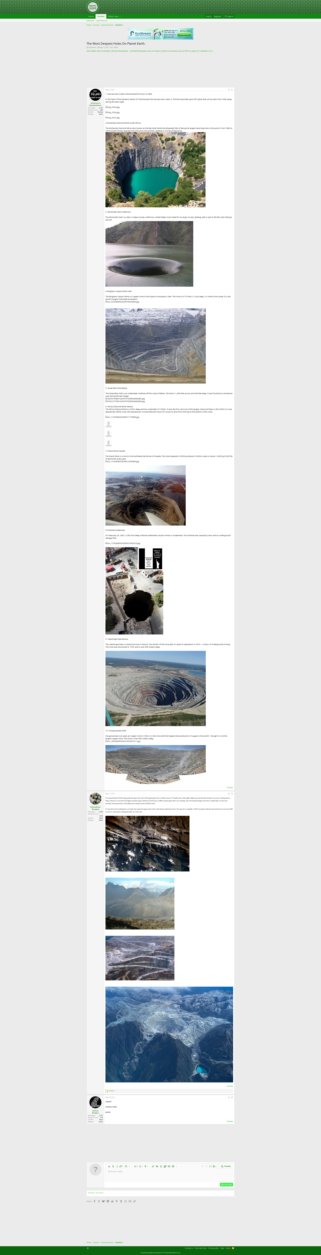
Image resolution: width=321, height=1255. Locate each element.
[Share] (228, 89)
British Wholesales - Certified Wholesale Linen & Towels (136, 51)
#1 (232, 90)
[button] (120, 16)
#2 (232, 794)
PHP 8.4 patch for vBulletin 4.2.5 (198, 51)
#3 (232, 1097)
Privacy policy (213, 1248)
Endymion (92, 47)
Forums (100, 16)
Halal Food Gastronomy (172, 51)
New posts (90, 20)
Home (91, 16)
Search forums (101, 20)
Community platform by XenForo (160, 1253)
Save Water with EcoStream (98, 51)
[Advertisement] (160, 69)
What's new (113, 16)
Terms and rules (201, 1248)
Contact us (189, 1248)
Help (222, 1248)
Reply (231, 787)
